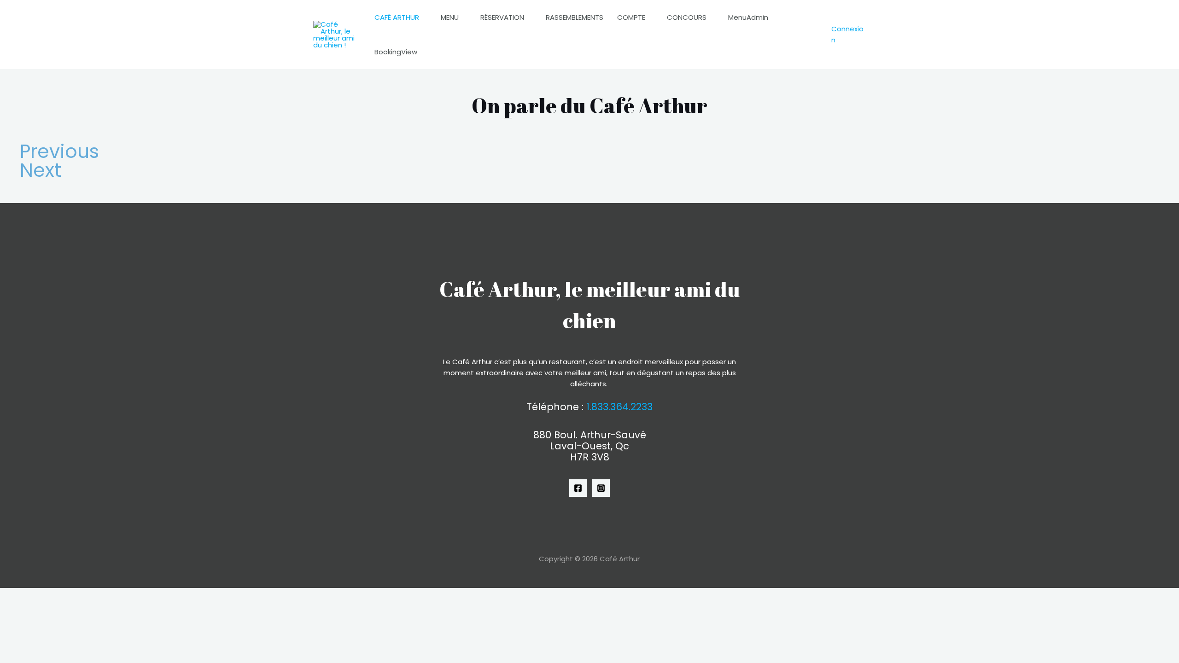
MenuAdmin (748, 17)
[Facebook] (578, 488)
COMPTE (631, 17)
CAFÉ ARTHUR (396, 17)
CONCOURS (686, 17)
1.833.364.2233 (619, 406)
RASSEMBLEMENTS (574, 17)
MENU (450, 17)
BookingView (395, 52)
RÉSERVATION (502, 17)
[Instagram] (601, 488)
